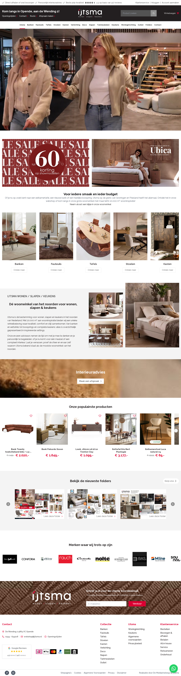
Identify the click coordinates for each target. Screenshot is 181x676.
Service (164, 647)
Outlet (141, 25)
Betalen (164, 639)
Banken (30, 25)
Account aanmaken (170, 3)
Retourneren (166, 651)
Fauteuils (40, 25)
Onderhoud (165, 654)
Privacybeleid (135, 643)
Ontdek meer (19, 270)
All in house (166, 643)
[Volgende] (176, 236)
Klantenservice (142, 3)
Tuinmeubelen (103, 25)
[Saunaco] (139, 559)
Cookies (77, 673)
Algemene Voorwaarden (95, 673)
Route (33, 16)
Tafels (48, 25)
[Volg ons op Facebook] (7, 673)
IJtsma (22, 25)
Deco (84, 25)
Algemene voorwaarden (134, 638)
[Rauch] (28, 559)
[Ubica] (9, 559)
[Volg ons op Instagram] (13, 673)
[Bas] (102, 559)
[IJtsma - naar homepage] (90, 13)
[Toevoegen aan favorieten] (31, 415)
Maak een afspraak (89, 381)
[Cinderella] (46, 559)
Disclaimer (121, 673)
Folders (149, 25)
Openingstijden (9, 16)
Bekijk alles (169, 481)
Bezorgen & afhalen (166, 634)
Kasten (66, 25)
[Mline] (120, 559)
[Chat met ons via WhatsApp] (173, 668)
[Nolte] (65, 559)
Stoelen (57, 25)
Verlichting (75, 25)
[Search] (154, 13)
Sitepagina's (66, 673)
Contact (23, 16)
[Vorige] (5, 236)
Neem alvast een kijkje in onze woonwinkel (90, 204)
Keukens (115, 25)
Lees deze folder (52, 516)
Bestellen (165, 629)
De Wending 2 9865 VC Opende (19, 632)
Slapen (92, 25)
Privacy (111, 673)
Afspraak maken (46, 16)
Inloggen (155, 3)
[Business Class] (83, 559)
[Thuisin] (157, 559)
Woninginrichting (128, 25)
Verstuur (137, 603)
